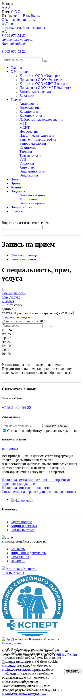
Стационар (27, 147)
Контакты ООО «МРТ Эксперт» (43, 83)
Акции (16, 187)
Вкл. (26, 15)
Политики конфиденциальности (21, 683)
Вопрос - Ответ (22, 207)
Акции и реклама (24, 526)
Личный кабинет (14, 43)
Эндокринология (32, 171)
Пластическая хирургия (37, 135)
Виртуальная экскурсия (37, 91)
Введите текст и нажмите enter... (26, 223)
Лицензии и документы (28, 553)
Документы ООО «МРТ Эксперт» (45, 87)
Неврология (28, 131)
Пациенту (18, 191)
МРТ (23, 123)
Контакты (18, 549)
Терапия (25, 151)
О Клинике (19, 72)
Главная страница (24, 255)
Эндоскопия (28, 175)
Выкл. (35, 15)
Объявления (20, 557)
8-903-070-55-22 (14, 35)
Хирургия (27, 167)
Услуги (16, 99)
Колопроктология (32, 115)
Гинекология (29, 107)
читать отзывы (13, 573)
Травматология (30, 155)
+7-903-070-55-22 (16, 407)
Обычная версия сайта (19, 19)
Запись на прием (32, 203)
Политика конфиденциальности (26, 488)
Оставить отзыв (23, 530)
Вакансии (26, 95)
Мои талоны (28, 199)
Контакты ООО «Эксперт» (39, 76)
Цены (15, 179)
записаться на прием (17, 39)
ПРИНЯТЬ (73, 671)
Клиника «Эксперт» (21, 569)
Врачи (15, 183)
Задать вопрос (21, 522)
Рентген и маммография (37, 139)
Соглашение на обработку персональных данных (39, 492)
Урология (26, 163)
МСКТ (24, 127)
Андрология (28, 103)
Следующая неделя (16, 317)
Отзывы (17, 211)
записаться (10, 448)
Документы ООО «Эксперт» (41, 79)
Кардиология (29, 111)
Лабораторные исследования (41, 119)
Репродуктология (32, 143)
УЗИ (22, 159)
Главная (17, 68)
